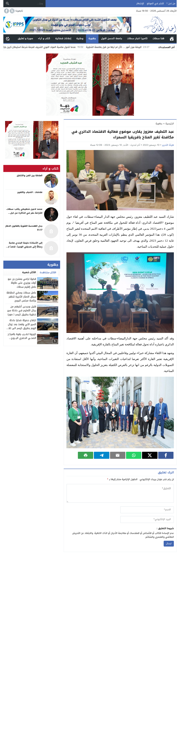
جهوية (92, 38)
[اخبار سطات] (154, 24)
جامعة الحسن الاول (111, 38)
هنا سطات (158, 38)
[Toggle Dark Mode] (7, 38)
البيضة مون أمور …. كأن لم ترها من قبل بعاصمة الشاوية (141, 47)
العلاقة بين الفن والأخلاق (29, 175)
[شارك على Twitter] (149, 455)
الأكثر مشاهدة (48, 272)
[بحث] (7, 3)
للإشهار (140, 3)
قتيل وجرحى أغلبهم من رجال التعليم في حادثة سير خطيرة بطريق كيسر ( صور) (21, 310)
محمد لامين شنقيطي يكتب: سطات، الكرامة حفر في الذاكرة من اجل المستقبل (24, 213)
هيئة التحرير (168, 145)
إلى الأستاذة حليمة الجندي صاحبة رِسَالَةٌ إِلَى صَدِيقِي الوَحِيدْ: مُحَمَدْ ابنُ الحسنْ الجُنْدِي (24, 246)
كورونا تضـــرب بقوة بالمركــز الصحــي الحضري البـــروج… (22, 336)
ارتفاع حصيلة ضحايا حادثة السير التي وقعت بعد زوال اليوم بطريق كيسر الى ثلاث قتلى (21, 326)
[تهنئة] (31, 140)
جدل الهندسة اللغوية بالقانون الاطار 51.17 (23, 228)
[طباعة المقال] (85, 455)
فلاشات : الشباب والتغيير (29, 192)
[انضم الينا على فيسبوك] (6, 10)
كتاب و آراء (44, 38)
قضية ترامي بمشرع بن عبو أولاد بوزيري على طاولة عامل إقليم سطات (22, 283)
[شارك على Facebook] (166, 455)
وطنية (79, 38)
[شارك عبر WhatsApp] (133, 455)
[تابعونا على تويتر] (12, 10)
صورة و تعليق (25, 38)
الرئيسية (171, 38)
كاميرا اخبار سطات (137, 38)
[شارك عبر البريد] (117, 455)
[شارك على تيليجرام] (101, 455)
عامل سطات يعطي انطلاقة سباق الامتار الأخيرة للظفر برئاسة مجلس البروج (21, 296)
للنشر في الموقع (155, 3)
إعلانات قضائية (63, 38)
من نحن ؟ (170, 3)
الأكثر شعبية (29, 272)
